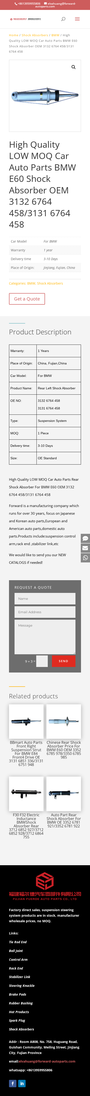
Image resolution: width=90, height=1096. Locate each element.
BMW (55, 35)
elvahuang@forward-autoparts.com (47, 1061)
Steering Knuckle (22, 985)
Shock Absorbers (35, 35)
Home (13, 35)
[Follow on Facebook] (12, 1083)
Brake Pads (17, 994)
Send (64, 661)
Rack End (16, 968)
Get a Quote (27, 299)
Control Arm (18, 959)
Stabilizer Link (19, 977)
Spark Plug (17, 1020)
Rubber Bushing (21, 1003)
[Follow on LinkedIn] (22, 1083)
